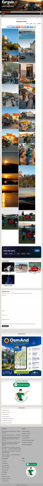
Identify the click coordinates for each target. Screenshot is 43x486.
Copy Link (5, 253)
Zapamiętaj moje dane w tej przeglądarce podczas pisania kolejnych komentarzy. (19, 323)
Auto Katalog (4, 472)
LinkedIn (18, 253)
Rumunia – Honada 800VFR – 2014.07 (35, 273)
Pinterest (18, 27)
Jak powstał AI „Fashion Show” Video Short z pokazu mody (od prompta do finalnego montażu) (11, 444)
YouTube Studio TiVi (6, 416)
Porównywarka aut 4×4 (6, 478)
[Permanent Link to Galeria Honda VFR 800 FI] (21, 267)
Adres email (4, 315)
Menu (4, 13)
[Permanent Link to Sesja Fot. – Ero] (8, 267)
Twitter (9, 27)
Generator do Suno (5, 476)
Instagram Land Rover (6, 412)
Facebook (13, 27)
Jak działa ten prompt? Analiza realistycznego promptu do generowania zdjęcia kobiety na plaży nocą (11, 439)
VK (25, 27)
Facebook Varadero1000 (7, 422)
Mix (35, 27)
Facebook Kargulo (5, 410)
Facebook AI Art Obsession (7, 420)
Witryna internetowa (6, 319)
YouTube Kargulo (5, 414)
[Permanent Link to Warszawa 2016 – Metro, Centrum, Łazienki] (8, 279)
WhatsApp (23, 253)
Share (37, 250)
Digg (28, 27)
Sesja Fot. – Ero (8, 272)
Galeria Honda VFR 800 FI (21, 272)
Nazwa (3, 310)
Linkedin (32, 27)
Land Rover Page (5, 465)
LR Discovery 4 (5, 463)
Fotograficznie (17, 25)
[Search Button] (40, 13)
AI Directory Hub (5, 469)
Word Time (4, 474)
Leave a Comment (10, 25)
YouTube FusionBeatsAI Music (8, 418)
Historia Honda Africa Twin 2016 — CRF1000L (11, 435)
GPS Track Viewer (5, 467)
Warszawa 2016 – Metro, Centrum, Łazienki (8, 285)
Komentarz (4, 295)
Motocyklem (21, 25)
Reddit (23, 27)
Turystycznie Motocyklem (27, 25)
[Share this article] (37, 23)
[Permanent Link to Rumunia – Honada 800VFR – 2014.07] (35, 267)
